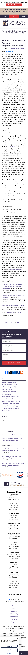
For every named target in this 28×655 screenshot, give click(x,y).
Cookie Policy (9, 601)
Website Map (14, 616)
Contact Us (14, 619)
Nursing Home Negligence (11, 401)
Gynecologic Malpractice (10, 396)
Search (14, 425)
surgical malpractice (15, 269)
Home (4, 16)
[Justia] (18, 372)
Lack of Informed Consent (11, 399)
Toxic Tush (13, 147)
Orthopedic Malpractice (10, 406)
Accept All (9, 646)
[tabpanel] (7, 475)
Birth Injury (6, 394)
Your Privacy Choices (16, 599)
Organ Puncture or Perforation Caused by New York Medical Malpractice (12, 286)
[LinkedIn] (14, 372)
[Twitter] (10, 372)
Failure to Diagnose (9, 387)
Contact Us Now (14, 363)
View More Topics (7, 411)
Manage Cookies (19, 601)
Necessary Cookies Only (9, 650)
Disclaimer (14, 611)
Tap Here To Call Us (14, 5)
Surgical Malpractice (9, 392)
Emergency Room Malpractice (11, 403)
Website (14, 608)
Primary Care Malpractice (10, 408)
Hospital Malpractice (9, 384)
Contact (14, 16)
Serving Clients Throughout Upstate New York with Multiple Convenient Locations (14, 11)
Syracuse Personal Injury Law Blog (12, 435)
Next (18, 322)
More (23, 16)
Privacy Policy (14, 614)
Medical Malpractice (9, 382)
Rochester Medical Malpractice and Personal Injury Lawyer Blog (14, 23)
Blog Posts (14, 622)
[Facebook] (6, 372)
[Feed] (21, 372)
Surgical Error (10, 312)
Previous (5, 322)
